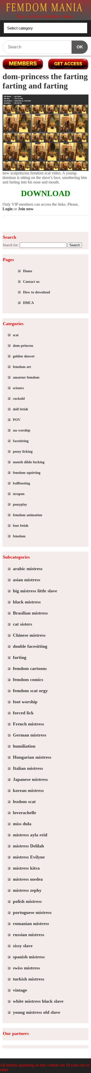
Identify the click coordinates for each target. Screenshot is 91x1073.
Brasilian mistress (30, 613)
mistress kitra (26, 868)
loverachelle (24, 812)
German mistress (29, 735)
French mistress (28, 723)
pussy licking (23, 451)
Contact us (31, 282)
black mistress (27, 601)
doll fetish (20, 409)
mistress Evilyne (29, 857)
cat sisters (22, 624)
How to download (36, 292)
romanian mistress (31, 923)
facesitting (21, 441)
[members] (23, 64)
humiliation (24, 746)
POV (16, 420)
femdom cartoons (30, 668)
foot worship (25, 701)
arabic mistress (27, 568)
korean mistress (28, 790)
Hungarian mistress (32, 757)
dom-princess (23, 346)
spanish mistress (29, 956)
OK (80, 47)
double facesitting (30, 646)
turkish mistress (28, 979)
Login (8, 209)
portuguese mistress (32, 912)
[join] (68, 64)
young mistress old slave (36, 1012)
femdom (19, 536)
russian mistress (28, 934)
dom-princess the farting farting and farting (45, 81)
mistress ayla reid (30, 834)
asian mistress (26, 579)
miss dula (22, 823)
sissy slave (23, 945)
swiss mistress (26, 967)
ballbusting (21, 483)
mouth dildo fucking (28, 462)
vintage (20, 990)
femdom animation (27, 515)
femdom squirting (26, 473)
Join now (26, 209)
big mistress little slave (35, 590)
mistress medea (28, 879)
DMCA (28, 303)
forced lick (23, 712)
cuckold (19, 399)
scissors (18, 388)
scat (16, 335)
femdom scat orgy (30, 690)
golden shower (24, 356)
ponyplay (20, 504)
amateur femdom (26, 377)
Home (27, 271)
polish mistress (27, 901)
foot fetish (20, 526)
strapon (19, 494)
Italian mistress (28, 768)
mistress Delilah (28, 845)
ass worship (21, 430)
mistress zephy (27, 890)
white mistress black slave (38, 1001)
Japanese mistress (30, 779)
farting (19, 657)
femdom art (22, 367)
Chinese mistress (29, 635)
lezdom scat (24, 801)
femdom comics (28, 679)
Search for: (11, 245)
